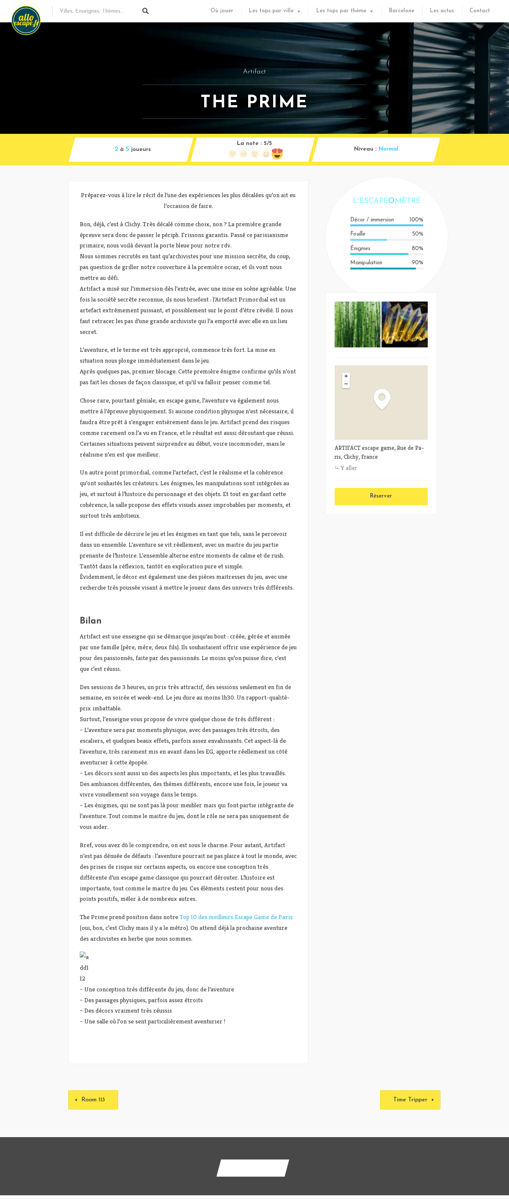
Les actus (442, 11)
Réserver (381, 496)
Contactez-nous (253, 1168)
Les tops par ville (271, 11)
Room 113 (93, 1100)
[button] (385, 399)
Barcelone (401, 11)
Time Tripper (410, 1100)
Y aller (349, 468)
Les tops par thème (341, 11)
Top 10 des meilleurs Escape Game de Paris (236, 917)
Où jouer (222, 11)
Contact (480, 11)
